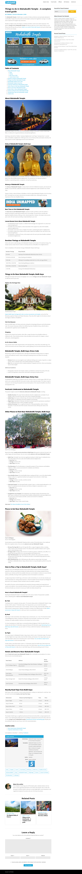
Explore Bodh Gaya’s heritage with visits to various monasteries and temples (22, 314)
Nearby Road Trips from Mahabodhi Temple (18, 92)
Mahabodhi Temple (23, 772)
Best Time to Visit (13, 75)
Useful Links (11, 93)
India (7, 769)
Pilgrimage (31, 772)
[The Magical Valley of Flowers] (12, 806)
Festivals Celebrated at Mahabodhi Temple (18, 84)
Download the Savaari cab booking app (35, 719)
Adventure (73, 1)
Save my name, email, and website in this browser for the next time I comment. (29, 862)
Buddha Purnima (43, 769)
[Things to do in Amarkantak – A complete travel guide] (28, 807)
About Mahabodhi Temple (14, 70)
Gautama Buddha (9, 772)
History (11, 73)
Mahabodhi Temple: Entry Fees (15, 83)
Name (12, 855)
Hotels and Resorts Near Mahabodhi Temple (18, 90)
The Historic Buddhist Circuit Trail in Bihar (20, 504)
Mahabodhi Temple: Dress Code (15, 81)
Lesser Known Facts (14, 77)
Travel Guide (53, 1)
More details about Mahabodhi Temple (17, 728)
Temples (11, 769)
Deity (10, 72)
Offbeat (60, 1)
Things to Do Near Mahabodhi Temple (16, 80)
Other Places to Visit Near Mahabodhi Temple (18, 86)
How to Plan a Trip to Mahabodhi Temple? (17, 89)
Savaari (36, 772)
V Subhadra (9, 14)
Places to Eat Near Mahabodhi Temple (16, 87)
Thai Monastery (9, 775)
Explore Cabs (46, 1)
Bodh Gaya (29, 769)
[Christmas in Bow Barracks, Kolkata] (44, 805)
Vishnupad (16, 775)
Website (43, 855)
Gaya (16, 772)
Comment (28, 838)
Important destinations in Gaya (15, 729)
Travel (16, 769)
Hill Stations (66, 1)
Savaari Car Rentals (44, 772)
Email (27, 855)
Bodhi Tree (35, 769)
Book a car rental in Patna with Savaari (31, 27)
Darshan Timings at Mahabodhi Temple (17, 78)
